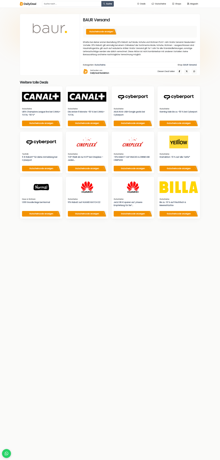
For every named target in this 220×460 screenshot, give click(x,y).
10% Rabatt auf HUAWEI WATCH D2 (84, 202)
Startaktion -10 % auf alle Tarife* (175, 157)
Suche (109, 3)
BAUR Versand (190, 64)
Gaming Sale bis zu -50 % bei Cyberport (178, 111)
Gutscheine (99, 64)
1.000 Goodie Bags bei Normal (36, 202)
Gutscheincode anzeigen (101, 31)
